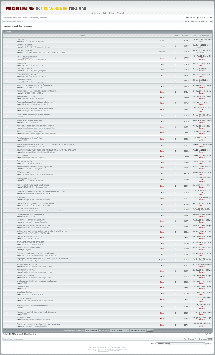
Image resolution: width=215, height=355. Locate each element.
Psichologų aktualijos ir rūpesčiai (33, 157)
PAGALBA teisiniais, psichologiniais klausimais (38, 152)
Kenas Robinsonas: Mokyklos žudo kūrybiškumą (37, 91)
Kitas (211, 334)
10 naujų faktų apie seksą (27, 179)
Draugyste (21, 39)
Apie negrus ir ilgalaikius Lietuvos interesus (35, 108)
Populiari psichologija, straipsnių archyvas (37, 266)
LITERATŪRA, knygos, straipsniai (34, 59)
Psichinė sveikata (28, 216)
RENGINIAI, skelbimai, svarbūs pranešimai (37, 300)
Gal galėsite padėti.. (25, 45)
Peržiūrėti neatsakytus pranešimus (15, 18)
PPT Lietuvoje (22, 156)
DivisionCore (124, 349)
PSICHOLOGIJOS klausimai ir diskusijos (36, 47)
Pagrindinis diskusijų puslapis (13, 21)
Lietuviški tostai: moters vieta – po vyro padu (35, 203)
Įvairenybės (26, 250)
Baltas (162, 58)
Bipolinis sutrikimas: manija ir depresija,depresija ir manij (40, 191)
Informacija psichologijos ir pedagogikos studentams (40, 255)
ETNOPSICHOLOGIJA (30, 238)
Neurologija (21, 63)
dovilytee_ (162, 46)
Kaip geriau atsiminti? (26, 270)
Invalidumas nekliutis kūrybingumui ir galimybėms (38, 281)
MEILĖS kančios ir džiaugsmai (33, 41)
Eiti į (199, 334)
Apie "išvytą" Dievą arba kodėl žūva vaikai (34, 85)
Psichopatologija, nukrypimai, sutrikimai (36, 193)
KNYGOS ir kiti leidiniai (30, 122)
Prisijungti (120, 13)
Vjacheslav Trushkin (103, 349)
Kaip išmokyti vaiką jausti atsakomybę (33, 185)
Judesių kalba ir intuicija (27, 264)
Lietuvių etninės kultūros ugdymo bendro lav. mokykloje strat (42, 231)
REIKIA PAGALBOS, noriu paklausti (34, 261)
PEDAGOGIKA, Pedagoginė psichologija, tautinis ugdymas (43, 211)
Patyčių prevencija (24, 161)
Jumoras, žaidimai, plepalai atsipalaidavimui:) (38, 174)
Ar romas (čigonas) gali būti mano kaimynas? (36, 102)
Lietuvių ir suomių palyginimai (29, 237)
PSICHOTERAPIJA (24, 69)
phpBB (99, 347)
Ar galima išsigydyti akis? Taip (29, 138)
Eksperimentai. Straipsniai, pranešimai (35, 227)
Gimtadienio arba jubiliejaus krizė (30, 214)
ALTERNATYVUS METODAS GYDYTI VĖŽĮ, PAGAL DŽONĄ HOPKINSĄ (46, 144)
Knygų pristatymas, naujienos (29, 120)
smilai (162, 40)
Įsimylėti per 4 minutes (26, 96)
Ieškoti (111, 13)
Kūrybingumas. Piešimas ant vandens (32, 306)
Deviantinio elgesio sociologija (30, 132)
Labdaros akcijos (24, 299)
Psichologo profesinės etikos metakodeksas (35, 253)
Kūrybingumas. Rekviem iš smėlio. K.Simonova (36, 312)
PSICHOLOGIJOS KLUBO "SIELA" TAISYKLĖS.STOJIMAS (43, 52)
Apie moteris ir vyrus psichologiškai (34, 222)
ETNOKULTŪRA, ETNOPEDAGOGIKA (36, 205)
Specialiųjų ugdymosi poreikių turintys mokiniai (38, 128)
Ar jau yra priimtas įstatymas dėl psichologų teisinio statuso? (42, 259)
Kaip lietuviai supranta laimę (28, 248)
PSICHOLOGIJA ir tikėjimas (32, 87)
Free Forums (115, 349)
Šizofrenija (21, 198)
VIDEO (24, 117)
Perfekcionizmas (24, 318)
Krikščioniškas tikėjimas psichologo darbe (34, 167)
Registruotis (96, 13)
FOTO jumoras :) (23, 172)
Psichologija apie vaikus (27, 57)
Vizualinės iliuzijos (24, 292)
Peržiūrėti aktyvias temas (38, 18)
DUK (104, 13)
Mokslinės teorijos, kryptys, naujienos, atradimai (39, 134)
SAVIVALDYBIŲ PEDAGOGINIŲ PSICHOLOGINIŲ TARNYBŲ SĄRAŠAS (47, 150)
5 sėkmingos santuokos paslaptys (31, 220)
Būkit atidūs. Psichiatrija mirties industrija (34, 115)
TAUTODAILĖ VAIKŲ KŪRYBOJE (30, 242)
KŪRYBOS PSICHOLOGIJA (32, 93)
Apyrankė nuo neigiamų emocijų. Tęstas (33, 225)
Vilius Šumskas (103, 351)
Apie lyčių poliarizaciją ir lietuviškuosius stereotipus (38, 324)
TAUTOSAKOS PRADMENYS (29, 209)
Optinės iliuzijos (23, 287)
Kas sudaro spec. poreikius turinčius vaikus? (35, 126)
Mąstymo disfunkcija (25, 275)
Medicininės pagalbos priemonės (33, 146)
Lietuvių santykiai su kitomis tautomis (35, 104)
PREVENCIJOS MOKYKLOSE (33, 163)
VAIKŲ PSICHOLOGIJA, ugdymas (34, 187)
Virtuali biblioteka (24, 80)
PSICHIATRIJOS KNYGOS (27, 74)
